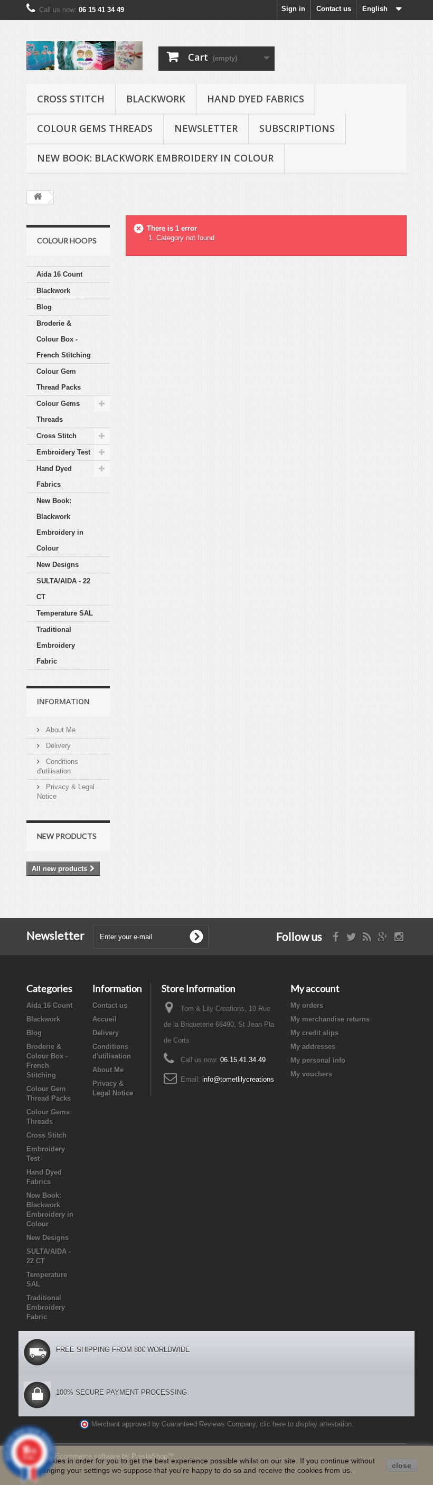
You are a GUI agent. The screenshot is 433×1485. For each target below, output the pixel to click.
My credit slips (314, 1033)
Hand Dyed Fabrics (255, 98)
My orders (306, 1005)
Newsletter (206, 128)
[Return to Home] (37, 197)
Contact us (333, 9)
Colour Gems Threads (95, 128)
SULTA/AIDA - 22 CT (63, 589)
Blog (44, 307)
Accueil (104, 1019)
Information (63, 701)
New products (67, 835)
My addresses (312, 1047)
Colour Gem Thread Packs (58, 379)
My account (315, 988)
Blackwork (155, 98)
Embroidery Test (63, 452)
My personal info (317, 1060)
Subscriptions (297, 128)
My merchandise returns (330, 1019)
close (401, 1465)
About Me (60, 730)
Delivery (57, 746)
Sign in (293, 9)
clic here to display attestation (306, 1424)
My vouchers (311, 1074)
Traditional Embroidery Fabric (55, 645)
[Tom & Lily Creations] (84, 55)
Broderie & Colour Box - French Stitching (63, 339)
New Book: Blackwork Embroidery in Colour (155, 158)
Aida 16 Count (59, 274)
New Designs (57, 565)
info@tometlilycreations (238, 1079)
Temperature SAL (64, 613)
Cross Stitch (71, 98)
